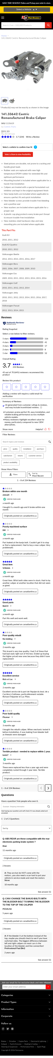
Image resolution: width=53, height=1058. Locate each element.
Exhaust (4, 1044)
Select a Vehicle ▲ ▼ (26, 9)
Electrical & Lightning (38, 1041)
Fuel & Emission (15, 1044)
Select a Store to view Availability (18, 154)
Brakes (3, 1041)
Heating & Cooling (31, 1044)
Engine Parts (23, 1041)
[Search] (48, 25)
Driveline (12, 1041)
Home (4, 36)
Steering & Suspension (9, 1047)
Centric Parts (10, 126)
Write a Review (33, 136)
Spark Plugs (41, 1047)
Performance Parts (27, 1047)
